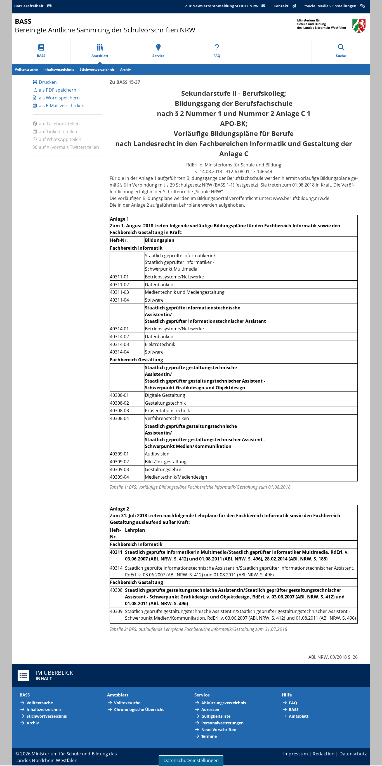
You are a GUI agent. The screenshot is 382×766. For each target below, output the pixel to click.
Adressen (210, 709)
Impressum (295, 754)
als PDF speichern (57, 90)
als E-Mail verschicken (61, 105)
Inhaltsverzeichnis (58, 69)
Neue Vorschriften (218, 729)
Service (158, 55)
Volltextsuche (26, 69)
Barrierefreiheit (29, 5)
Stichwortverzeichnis (97, 69)
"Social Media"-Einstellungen (330, 5)
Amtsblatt (99, 55)
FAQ (216, 55)
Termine (209, 736)
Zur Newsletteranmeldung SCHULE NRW (222, 5)
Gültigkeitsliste (215, 716)
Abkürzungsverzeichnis (223, 702)
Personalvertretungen (222, 723)
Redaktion (323, 754)
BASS (41, 55)
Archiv (125, 69)
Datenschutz (353, 754)
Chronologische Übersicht (139, 709)
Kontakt (281, 5)
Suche (341, 55)
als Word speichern (59, 98)
